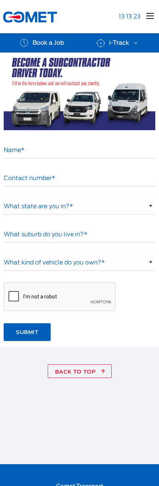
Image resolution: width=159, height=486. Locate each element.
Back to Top (76, 372)
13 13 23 (130, 16)
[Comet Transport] (41, 17)
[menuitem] (42, 43)
